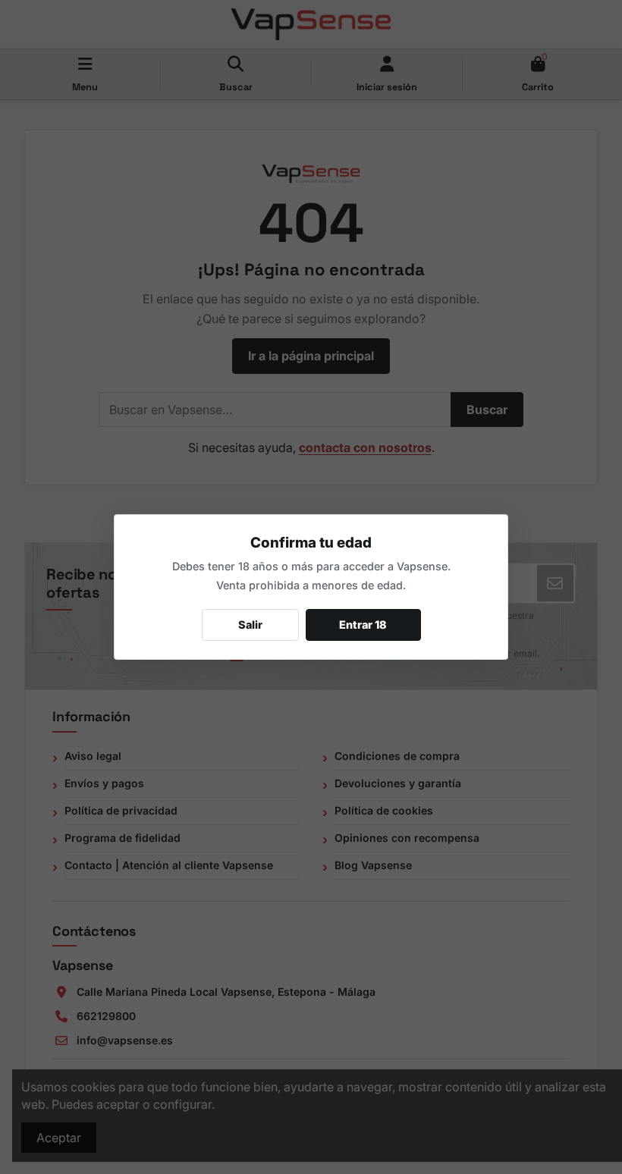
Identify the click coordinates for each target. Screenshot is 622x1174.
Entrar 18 (363, 624)
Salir (250, 624)
